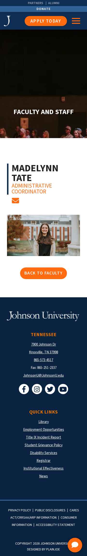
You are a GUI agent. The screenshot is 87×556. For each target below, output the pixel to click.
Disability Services (43, 453)
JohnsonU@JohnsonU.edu (43, 375)
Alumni (53, 3)
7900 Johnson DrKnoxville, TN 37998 (43, 348)
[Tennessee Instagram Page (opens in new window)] (37, 389)
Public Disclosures (50, 510)
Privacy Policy (19, 510)
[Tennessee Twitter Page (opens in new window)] (50, 389)
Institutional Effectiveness (43, 468)
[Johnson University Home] (14, 21)
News (43, 476)
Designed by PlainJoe (43, 549)
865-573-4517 (43, 360)
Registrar (43, 460)
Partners (35, 3)
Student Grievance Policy (44, 445)
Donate (43, 9)
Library (43, 421)
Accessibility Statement (55, 525)
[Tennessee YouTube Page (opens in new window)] (63, 389)
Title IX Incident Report (43, 437)
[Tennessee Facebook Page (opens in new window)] (24, 389)
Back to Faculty (43, 273)
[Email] (15, 202)
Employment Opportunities (43, 429)
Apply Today (45, 21)
